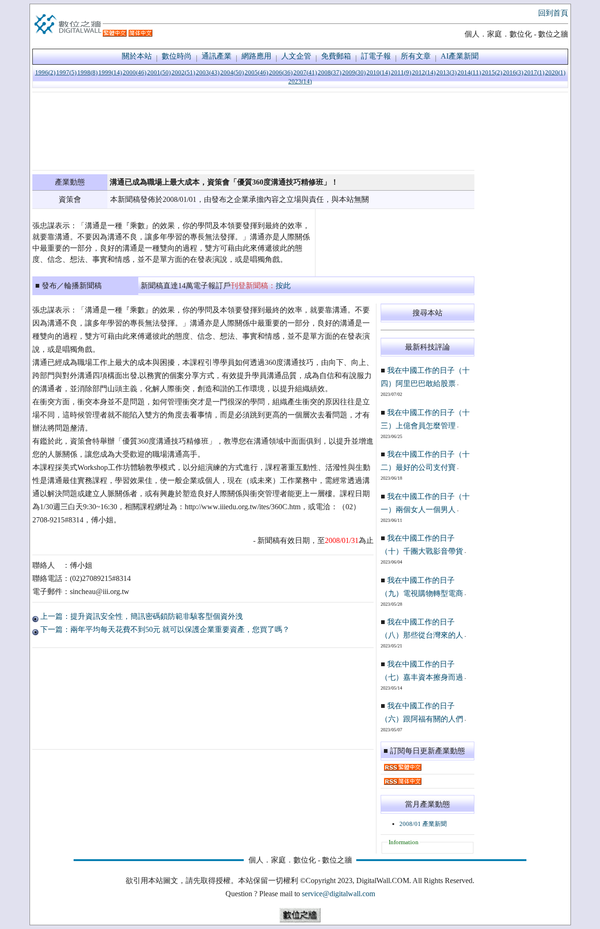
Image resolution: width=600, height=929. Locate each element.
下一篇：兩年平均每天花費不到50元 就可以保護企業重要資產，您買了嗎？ (164, 629)
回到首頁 (553, 13)
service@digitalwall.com (338, 894)
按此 (283, 286)
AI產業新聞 (460, 56)
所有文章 (416, 56)
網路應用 (256, 56)
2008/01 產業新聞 (423, 823)
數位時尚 (177, 56)
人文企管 (296, 56)
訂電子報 (376, 56)
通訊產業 (217, 56)
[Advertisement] (253, 131)
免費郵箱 (336, 56)
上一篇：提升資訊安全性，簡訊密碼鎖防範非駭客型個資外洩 (140, 616)
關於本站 (137, 56)
